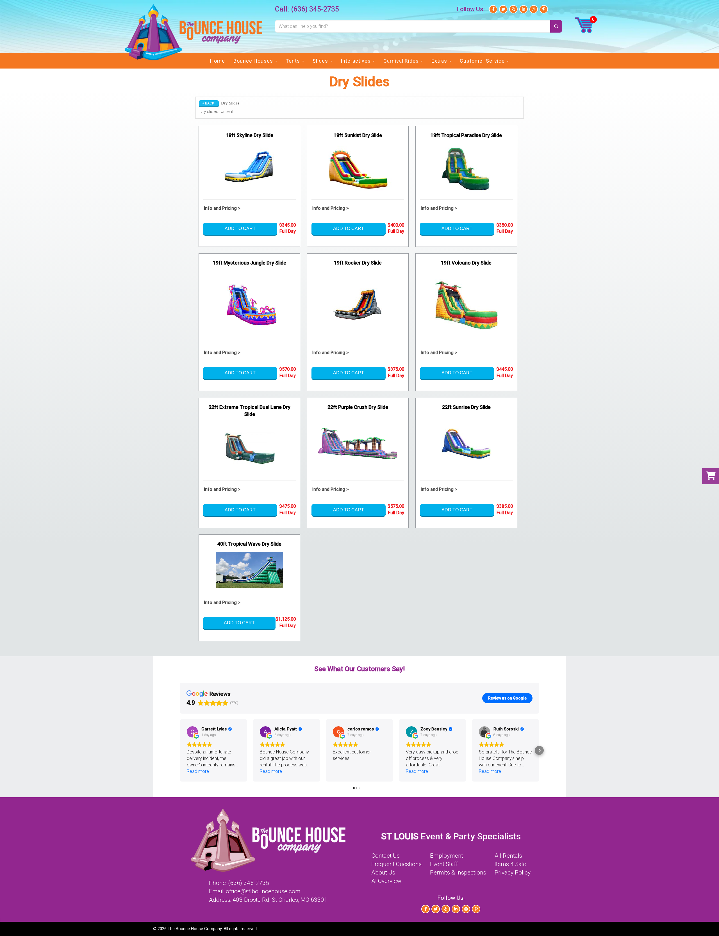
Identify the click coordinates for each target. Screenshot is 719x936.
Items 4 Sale (510, 864)
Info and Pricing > (222, 208)
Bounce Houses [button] (253, 61)
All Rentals (508, 855)
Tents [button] (293, 61)
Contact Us (385, 855)
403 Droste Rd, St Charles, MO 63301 (280, 899)
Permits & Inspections (458, 872)
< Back (208, 103)
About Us (383, 872)
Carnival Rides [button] (401, 61)
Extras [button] (440, 61)
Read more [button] (198, 771)
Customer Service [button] (483, 61)
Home (217, 61)
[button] (179, 750)
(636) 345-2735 (315, 9)
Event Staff (444, 864)
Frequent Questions (396, 864)
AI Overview (386, 881)
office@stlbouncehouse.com (263, 891)
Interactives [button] (356, 61)
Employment (446, 855)
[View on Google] (192, 731)
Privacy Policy (513, 872)
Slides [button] (321, 61)
